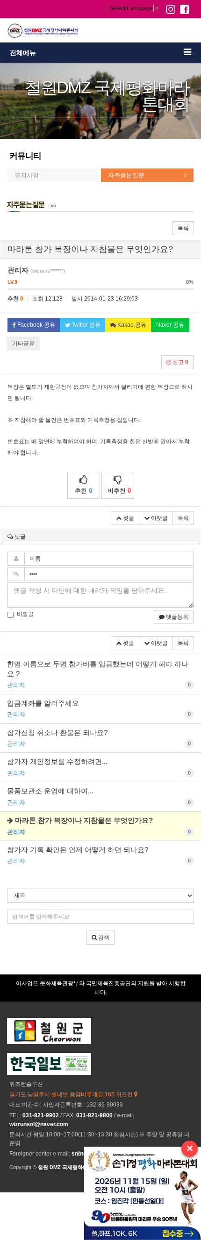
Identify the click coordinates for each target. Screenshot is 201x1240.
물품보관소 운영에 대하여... (99, 796)
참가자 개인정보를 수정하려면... (99, 766)
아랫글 (159, 518)
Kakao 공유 (131, 325)
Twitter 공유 (85, 325)
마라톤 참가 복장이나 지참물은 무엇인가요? (99, 825)
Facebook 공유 (35, 325)
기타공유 (23, 343)
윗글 (128, 518)
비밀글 (25, 614)
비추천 (119, 490)
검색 (103, 937)
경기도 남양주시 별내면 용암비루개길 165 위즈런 (71, 1094)
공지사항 (26, 175)
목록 (183, 228)
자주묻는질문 (126, 175)
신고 (179, 362)
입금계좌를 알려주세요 (99, 708)
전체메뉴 (23, 52)
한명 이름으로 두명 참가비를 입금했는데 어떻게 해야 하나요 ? (99, 674)
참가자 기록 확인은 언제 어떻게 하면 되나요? (99, 855)
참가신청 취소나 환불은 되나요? (99, 738)
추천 (83, 490)
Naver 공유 (170, 325)
